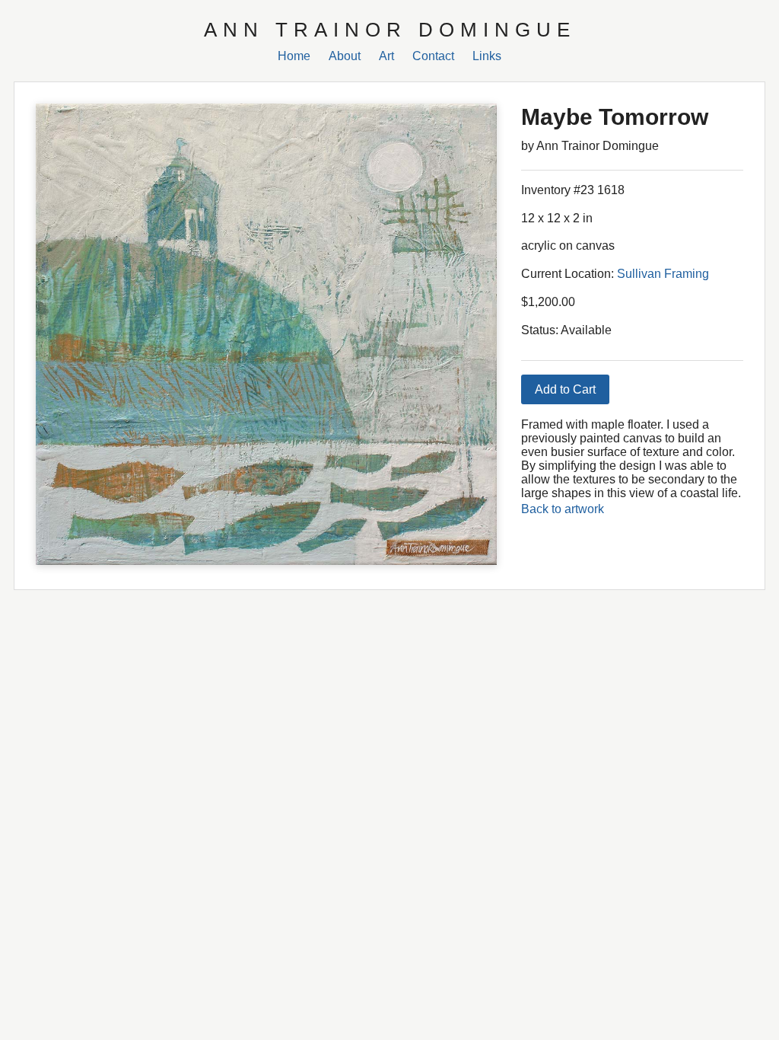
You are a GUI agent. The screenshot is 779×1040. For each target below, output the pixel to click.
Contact (433, 55)
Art (386, 55)
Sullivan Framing (663, 273)
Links (486, 55)
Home (294, 55)
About (345, 55)
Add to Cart (565, 389)
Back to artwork (562, 508)
